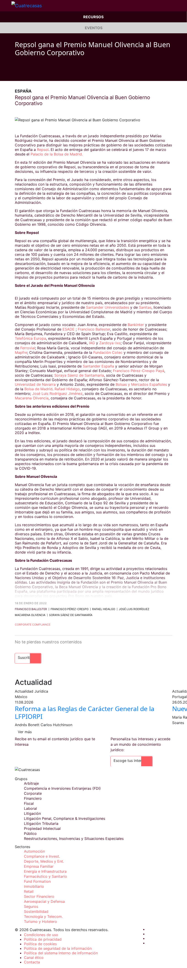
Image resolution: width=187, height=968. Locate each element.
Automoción (34, 851)
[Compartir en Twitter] (25, 74)
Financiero (33, 798)
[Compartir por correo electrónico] (42, 74)
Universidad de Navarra (36, 384)
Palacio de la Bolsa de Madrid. (57, 154)
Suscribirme (28, 657)
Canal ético (34, 957)
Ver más (25, 732)
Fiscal (29, 803)
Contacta (32, 962)
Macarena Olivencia (32, 398)
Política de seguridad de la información (58, 948)
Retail (29, 891)
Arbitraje (31, 783)
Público (30, 833)
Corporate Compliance (32, 624)
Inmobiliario (34, 886)
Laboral (30, 808)
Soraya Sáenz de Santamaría (79, 375)
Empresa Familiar (39, 866)
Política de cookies (40, 944)
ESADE (68, 329)
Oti (117, 343)
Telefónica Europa (30, 338)
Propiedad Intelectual (42, 828)
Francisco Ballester (93, 329)
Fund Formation (37, 881)
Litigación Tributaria (41, 823)
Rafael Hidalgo (67, 389)
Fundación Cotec (108, 352)
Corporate (33, 793)
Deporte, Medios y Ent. (44, 861)
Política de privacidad (43, 939)
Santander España (98, 366)
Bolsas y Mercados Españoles (141, 384)
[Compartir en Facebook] (16, 74)
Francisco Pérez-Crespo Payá (138, 370)
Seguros (31, 906)
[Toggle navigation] (5, 5)
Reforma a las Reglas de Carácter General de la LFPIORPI (84, 712)
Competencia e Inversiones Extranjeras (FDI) (62, 788)
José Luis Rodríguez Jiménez (57, 393)
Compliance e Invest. (42, 856)
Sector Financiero (39, 896)
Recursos (93, 17)
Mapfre (21, 352)
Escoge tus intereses (131, 760)
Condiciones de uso (41, 934)
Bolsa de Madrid (38, 389)
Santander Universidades (107, 307)
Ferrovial (27, 348)
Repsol (43, 149)
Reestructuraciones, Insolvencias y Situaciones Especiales (74, 838)
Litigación (32, 813)
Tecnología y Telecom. (43, 916)
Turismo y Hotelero (40, 921)
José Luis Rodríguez (134, 609)
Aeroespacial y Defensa (44, 901)
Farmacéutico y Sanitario (45, 876)
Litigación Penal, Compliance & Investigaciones (64, 818)
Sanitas (145, 307)
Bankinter (136, 324)
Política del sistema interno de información (61, 953)
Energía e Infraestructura (45, 871)
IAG (92, 343)
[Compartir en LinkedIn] (34, 74)
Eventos (93, 28)
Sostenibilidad (36, 911)
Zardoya (107, 343)
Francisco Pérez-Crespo (69, 609)
